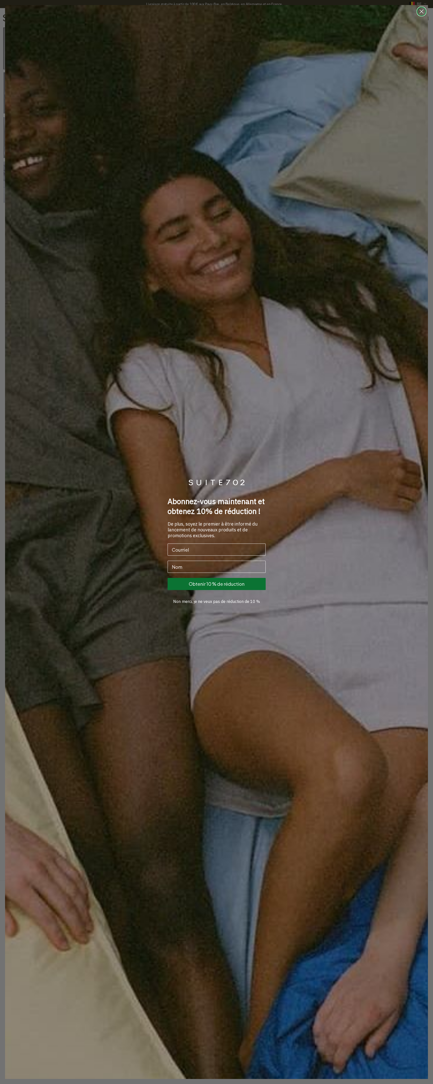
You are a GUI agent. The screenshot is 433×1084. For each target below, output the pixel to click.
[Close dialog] (421, 11)
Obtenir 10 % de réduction (216, 584)
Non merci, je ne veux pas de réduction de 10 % (216, 601)
